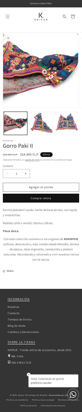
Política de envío (28, 405)
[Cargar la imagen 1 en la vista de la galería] (15, 123)
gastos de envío (33, 159)
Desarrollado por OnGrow (60, 395)
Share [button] (10, 271)
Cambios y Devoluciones (23, 332)
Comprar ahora (41, 198)
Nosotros (13, 307)
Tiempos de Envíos (19, 319)
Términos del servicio (68, 400)
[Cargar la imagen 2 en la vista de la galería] (41, 123)
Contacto (14, 313)
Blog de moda (16, 325)
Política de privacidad (43, 400)
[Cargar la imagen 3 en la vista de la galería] (66, 123)
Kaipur (21, 395)
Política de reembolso (17, 400)
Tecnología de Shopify (36, 395)
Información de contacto (53, 405)
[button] (7, 16)
